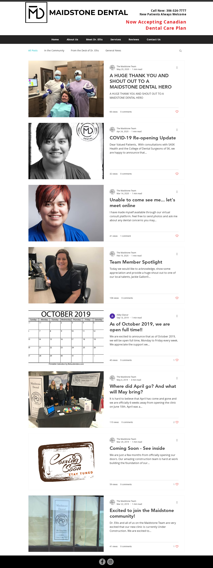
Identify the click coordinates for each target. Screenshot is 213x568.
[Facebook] (102, 561)
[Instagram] (110, 561)
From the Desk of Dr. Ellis (85, 50)
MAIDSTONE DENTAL (88, 12)
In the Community (54, 50)
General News (113, 50)
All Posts (33, 50)
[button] (180, 51)
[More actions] (178, 68)
